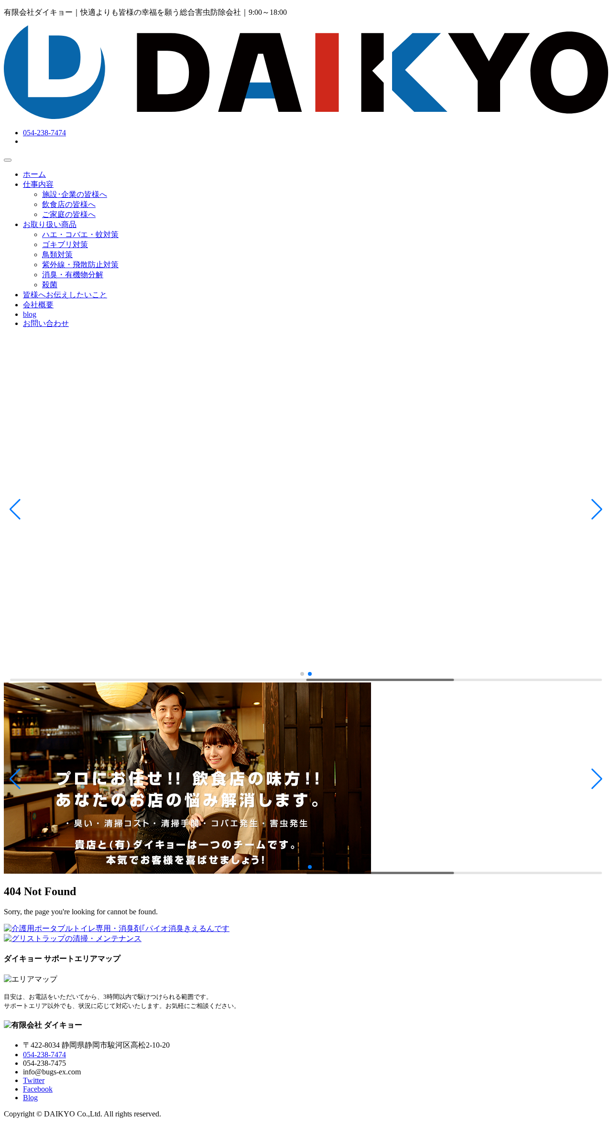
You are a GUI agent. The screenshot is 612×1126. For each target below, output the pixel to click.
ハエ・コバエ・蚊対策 (80, 234)
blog (29, 314)
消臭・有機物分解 (72, 275)
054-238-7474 (44, 133)
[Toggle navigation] (7, 160)
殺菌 (49, 285)
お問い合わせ (46, 323)
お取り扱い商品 (49, 224)
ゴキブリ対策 (65, 244)
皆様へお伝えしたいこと (65, 295)
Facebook (38, 1089)
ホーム (34, 174)
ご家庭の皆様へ (69, 214)
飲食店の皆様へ (69, 204)
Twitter (33, 1080)
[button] (15, 509)
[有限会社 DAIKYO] (306, 116)
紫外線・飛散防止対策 (80, 264)
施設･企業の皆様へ (74, 194)
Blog (30, 1098)
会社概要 (38, 305)
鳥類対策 (57, 254)
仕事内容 (38, 184)
